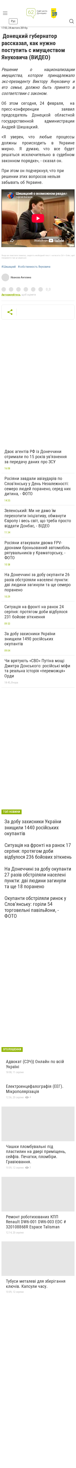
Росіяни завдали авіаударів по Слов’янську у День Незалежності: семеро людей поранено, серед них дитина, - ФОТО (37, 486)
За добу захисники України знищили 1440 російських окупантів (32, 827)
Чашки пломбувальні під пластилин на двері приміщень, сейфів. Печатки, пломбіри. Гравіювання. (36, 1154)
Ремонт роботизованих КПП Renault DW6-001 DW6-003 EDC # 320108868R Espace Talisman (36, 1221)
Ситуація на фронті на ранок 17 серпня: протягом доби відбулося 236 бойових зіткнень (38, 851)
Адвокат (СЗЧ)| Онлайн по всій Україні (35, 1064)
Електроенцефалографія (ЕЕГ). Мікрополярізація (34, 1089)
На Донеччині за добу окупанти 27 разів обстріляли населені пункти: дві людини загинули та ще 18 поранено (37, 878)
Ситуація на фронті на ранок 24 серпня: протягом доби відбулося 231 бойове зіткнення (36, 611)
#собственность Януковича (34, 266)
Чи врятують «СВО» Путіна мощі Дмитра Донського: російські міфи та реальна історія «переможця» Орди (37, 668)
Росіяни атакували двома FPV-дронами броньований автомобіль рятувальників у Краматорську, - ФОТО (37, 550)
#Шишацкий (8, 266)
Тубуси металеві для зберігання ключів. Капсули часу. (35, 1284)
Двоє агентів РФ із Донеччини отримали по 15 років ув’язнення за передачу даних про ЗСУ (35, 456)
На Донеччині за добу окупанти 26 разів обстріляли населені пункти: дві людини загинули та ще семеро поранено (37, 582)
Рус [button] (13, 21)
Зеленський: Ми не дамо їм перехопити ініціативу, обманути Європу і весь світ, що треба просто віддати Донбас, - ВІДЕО (37, 518)
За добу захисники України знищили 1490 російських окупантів (29, 638)
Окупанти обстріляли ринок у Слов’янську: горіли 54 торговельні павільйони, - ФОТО (35, 907)
